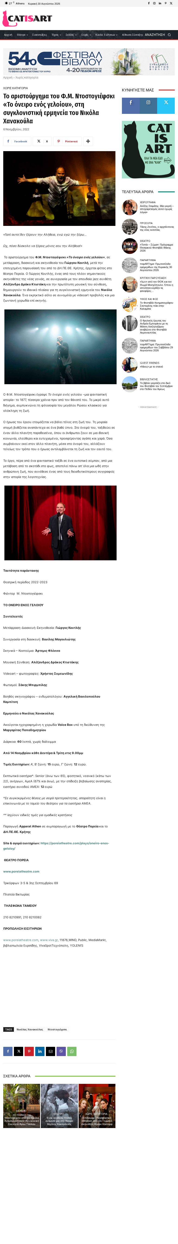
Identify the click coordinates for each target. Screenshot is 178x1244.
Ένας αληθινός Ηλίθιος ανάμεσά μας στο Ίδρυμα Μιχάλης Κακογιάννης (59, 1121)
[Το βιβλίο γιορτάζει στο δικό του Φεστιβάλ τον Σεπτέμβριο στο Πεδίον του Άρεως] (130, 384)
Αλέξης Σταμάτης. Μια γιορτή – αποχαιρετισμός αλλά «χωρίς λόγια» (157, 209)
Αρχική (8, 77)
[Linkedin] (160, 3)
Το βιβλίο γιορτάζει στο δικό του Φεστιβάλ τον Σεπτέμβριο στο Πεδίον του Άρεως (156, 386)
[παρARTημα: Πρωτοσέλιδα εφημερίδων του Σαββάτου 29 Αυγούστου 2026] (130, 345)
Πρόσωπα (146, 223)
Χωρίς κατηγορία (27, 77)
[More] (88, 141)
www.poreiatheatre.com (20, 940)
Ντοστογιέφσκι (57, 1029)
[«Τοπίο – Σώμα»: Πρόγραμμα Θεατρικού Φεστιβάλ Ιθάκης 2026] (130, 246)
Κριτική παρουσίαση (153, 278)
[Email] (50, 1051)
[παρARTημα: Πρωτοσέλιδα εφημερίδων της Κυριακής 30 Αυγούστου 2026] (130, 265)
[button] (159, 34)
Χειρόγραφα (148, 202)
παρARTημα (148, 260)
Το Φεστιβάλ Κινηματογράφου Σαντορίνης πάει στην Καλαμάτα (156, 305)
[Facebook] (149, 3)
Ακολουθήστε (150, 99)
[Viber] (61, 1051)
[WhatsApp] (71, 1051)
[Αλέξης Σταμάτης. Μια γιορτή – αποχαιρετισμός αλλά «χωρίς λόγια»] (130, 207)
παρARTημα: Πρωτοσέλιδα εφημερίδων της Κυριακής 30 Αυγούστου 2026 (156, 266)
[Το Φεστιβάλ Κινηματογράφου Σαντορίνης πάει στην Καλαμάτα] (130, 304)
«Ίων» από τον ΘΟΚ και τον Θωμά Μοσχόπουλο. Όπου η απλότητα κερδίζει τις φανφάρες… (156, 286)
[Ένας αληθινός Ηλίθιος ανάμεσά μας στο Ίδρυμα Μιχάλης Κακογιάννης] (59, 1106)
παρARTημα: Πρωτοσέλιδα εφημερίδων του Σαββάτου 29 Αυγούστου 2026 (156, 347)
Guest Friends (149, 363)
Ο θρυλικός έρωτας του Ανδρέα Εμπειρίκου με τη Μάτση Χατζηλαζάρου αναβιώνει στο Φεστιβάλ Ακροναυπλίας (154, 326)
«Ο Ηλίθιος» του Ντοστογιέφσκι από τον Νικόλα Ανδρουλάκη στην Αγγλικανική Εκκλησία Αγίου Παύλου (21, 1119)
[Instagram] (154, 3)
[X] (171, 3)
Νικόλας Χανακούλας (30, 1029)
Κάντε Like (130, 99)
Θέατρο (21, 1111)
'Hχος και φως (149, 299)
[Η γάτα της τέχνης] (27, 18)
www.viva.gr (49, 940)
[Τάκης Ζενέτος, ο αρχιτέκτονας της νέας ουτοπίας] (130, 226)
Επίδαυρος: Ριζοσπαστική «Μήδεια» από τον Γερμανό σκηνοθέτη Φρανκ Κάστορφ (96, 1121)
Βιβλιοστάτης (149, 379)
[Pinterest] (165, 3)
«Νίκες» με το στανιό (151, 366)
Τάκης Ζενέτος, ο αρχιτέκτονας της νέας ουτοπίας (157, 228)
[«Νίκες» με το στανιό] (130, 365)
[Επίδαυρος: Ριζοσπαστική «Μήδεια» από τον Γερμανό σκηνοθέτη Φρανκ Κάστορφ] (97, 1106)
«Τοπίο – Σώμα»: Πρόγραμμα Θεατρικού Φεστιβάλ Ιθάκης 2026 (156, 247)
